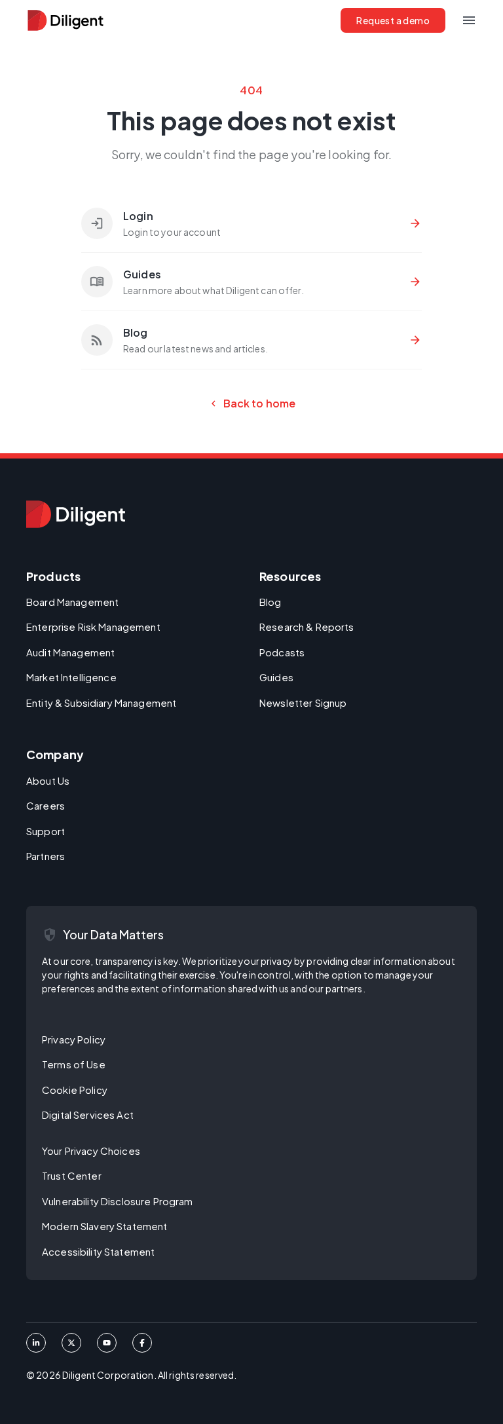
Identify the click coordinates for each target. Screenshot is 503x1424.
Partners (45, 856)
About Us (47, 780)
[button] (469, 20)
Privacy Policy (73, 1039)
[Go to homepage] (75, 514)
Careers (45, 805)
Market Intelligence (71, 677)
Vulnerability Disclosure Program (117, 1201)
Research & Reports (306, 626)
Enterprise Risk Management (93, 626)
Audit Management (70, 652)
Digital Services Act (88, 1114)
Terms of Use (73, 1064)
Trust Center (72, 1175)
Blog (270, 601)
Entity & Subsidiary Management (101, 702)
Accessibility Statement (98, 1251)
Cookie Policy (74, 1089)
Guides (276, 677)
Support (45, 831)
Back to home (252, 403)
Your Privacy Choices (91, 1150)
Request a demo (393, 20)
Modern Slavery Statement (104, 1226)
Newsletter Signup (302, 702)
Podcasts (282, 652)
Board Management (72, 601)
